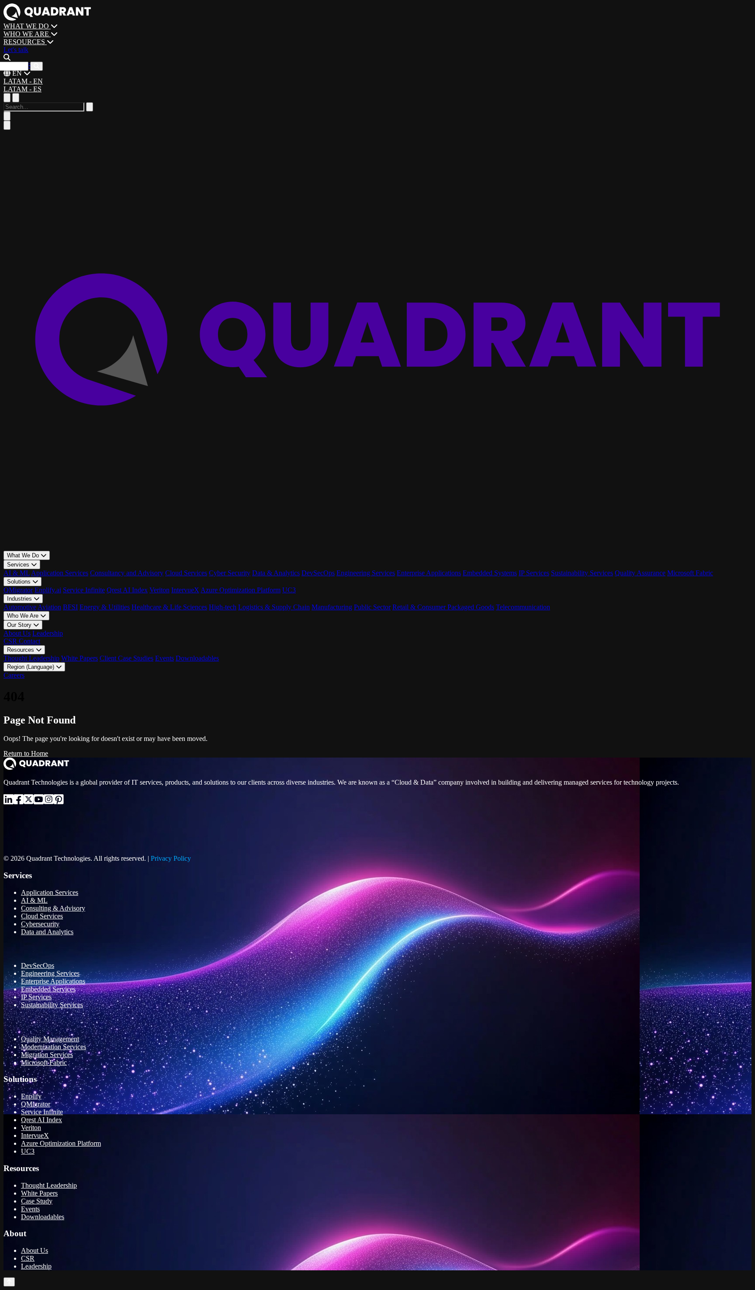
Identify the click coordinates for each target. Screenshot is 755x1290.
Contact (29, 641)
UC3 (289, 590)
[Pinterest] (59, 801)
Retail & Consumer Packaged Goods (443, 607)
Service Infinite (84, 590)
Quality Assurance (640, 573)
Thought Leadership (31, 658)
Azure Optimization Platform (241, 590)
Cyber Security (229, 573)
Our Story (20, 625)
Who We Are (23, 615)
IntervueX (185, 590)
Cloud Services (186, 573)
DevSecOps (318, 573)
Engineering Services (365, 573)
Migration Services (47, 1054)
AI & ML (16, 573)
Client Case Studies (126, 658)
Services (19, 564)
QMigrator (18, 590)
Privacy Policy (171, 858)
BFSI (70, 607)
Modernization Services (53, 1046)
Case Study (36, 1201)
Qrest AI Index (127, 590)
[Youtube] (39, 801)
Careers (13, 675)
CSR (11, 641)
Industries (20, 598)
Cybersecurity (40, 924)
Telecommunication (523, 607)
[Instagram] (49, 801)
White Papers (79, 658)
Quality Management (50, 1039)
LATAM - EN (23, 81)
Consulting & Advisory (53, 908)
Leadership (47, 633)
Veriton (159, 590)
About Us (17, 633)
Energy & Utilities (105, 607)
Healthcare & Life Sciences (169, 607)
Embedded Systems (490, 573)
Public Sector (372, 607)
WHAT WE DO (27, 26)
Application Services (59, 573)
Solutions (19, 581)
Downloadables (197, 658)
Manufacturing (332, 607)
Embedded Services (48, 989)
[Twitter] (29, 801)
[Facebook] (19, 801)
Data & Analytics (276, 573)
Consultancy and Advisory (126, 573)
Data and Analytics (47, 931)
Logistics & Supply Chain (274, 607)
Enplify (31, 1096)
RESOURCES (25, 41)
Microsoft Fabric (690, 573)
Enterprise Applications (429, 573)
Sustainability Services (582, 573)
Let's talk (15, 49)
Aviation (49, 607)
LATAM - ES (22, 89)
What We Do (24, 555)
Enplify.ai (48, 590)
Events (164, 658)
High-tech (222, 607)
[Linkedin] (8, 801)
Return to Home (25, 753)
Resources (21, 650)
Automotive (19, 607)
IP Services (534, 573)
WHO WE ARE (27, 34)
